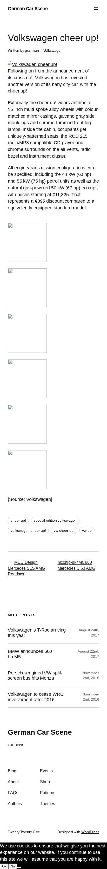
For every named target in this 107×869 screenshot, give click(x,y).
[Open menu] (96, 8)
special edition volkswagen (55, 520)
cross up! (23, 77)
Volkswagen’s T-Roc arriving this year (37, 632)
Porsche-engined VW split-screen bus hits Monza (35, 675)
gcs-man (32, 50)
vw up (87, 530)
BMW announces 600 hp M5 (30, 654)
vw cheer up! (64, 530)
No (13, 866)
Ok (4, 866)
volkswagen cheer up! (28, 530)
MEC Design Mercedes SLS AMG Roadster (26, 568)
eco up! (89, 187)
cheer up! (18, 520)
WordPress (90, 832)
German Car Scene (28, 8)
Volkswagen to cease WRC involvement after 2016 (36, 697)
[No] (19, 867)
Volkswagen (53, 50)
